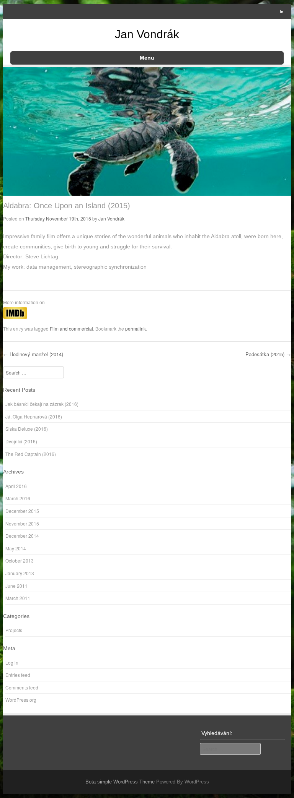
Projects (13, 630)
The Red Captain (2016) (30, 454)
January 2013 (19, 573)
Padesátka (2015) (268, 354)
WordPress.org (20, 699)
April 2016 (16, 486)
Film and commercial (71, 328)
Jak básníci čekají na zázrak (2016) (41, 404)
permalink (135, 328)
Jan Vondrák (147, 34)
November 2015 (22, 523)
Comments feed (21, 687)
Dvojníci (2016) (21, 441)
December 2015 (22, 511)
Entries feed (17, 674)
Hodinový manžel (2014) (33, 354)
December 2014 (22, 535)
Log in (11, 662)
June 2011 (16, 585)
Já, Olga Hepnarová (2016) (33, 416)
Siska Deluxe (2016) (26, 428)
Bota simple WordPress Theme (120, 782)
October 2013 (19, 560)
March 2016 (17, 498)
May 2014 (15, 548)
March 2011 (17, 598)
